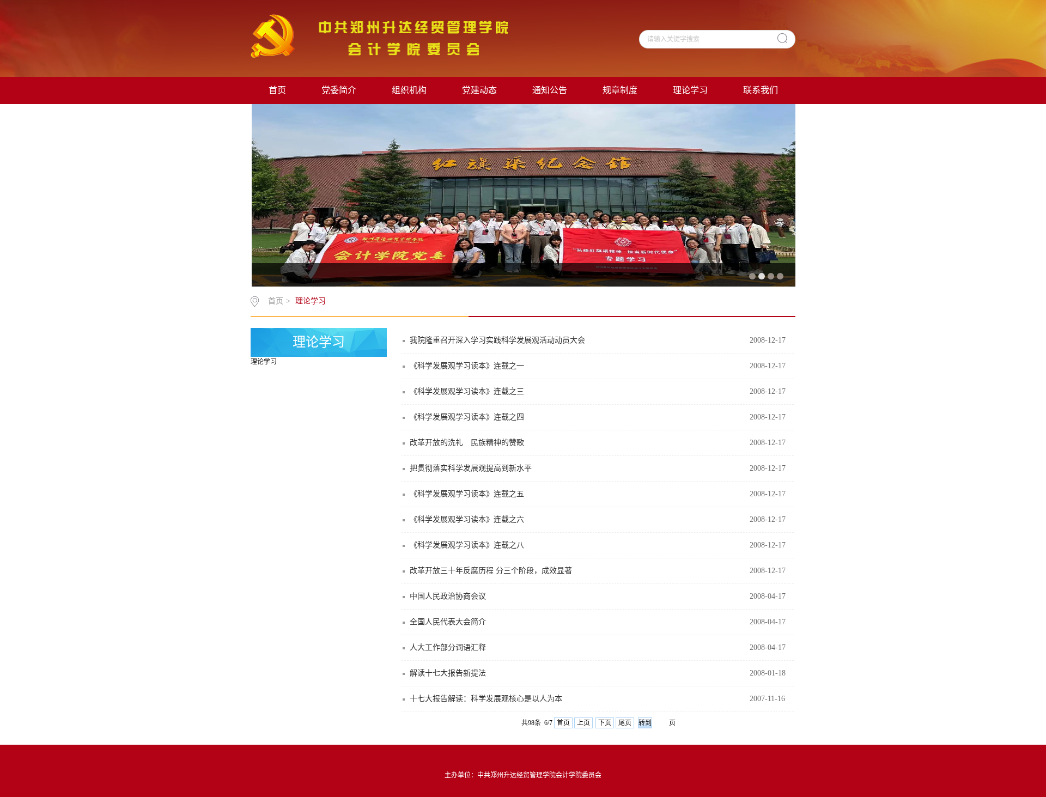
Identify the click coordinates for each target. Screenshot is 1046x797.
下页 (604, 723)
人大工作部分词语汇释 (448, 647)
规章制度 (620, 90)
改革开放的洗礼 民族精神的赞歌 (467, 443)
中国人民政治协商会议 (448, 596)
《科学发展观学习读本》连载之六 (467, 519)
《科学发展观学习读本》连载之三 (467, 391)
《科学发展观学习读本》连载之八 (467, 545)
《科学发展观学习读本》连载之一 (467, 366)
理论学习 (690, 90)
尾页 (624, 723)
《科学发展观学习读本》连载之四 (467, 417)
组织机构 (409, 90)
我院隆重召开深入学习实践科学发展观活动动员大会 (497, 340)
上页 (583, 723)
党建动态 (479, 90)
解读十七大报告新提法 (448, 673)
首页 (277, 90)
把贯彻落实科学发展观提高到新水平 (471, 468)
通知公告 (549, 90)
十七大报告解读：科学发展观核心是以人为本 (486, 699)
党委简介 (338, 90)
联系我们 (760, 90)
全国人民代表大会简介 (448, 622)
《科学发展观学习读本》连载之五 (467, 494)
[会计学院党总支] (379, 35)
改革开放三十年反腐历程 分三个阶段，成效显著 (491, 571)
